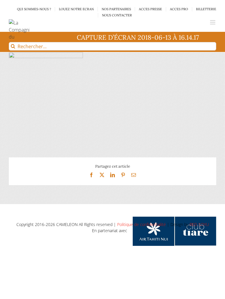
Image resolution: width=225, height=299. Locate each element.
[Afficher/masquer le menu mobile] (213, 22)
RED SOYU (199, 224)
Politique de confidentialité (141, 224)
